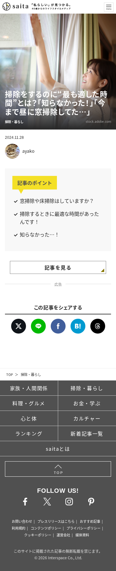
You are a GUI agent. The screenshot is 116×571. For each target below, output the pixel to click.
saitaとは (58, 448)
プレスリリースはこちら (56, 521)
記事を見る (58, 267)
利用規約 (18, 528)
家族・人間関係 (29, 388)
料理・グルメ (28, 403)
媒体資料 (82, 534)
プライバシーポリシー (84, 528)
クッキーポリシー (37, 534)
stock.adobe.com (98, 121)
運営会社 (63, 534)
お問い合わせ (22, 521)
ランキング (28, 433)
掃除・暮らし (31, 374)
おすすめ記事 (90, 521)
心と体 (29, 418)
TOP (9, 374)
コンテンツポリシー (46, 528)
